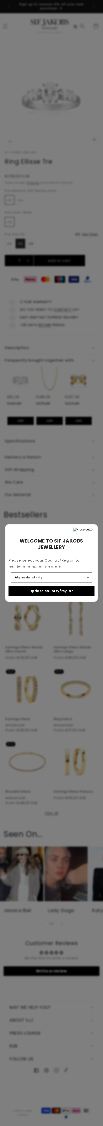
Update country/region (51, 591)
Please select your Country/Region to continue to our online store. (44, 563)
